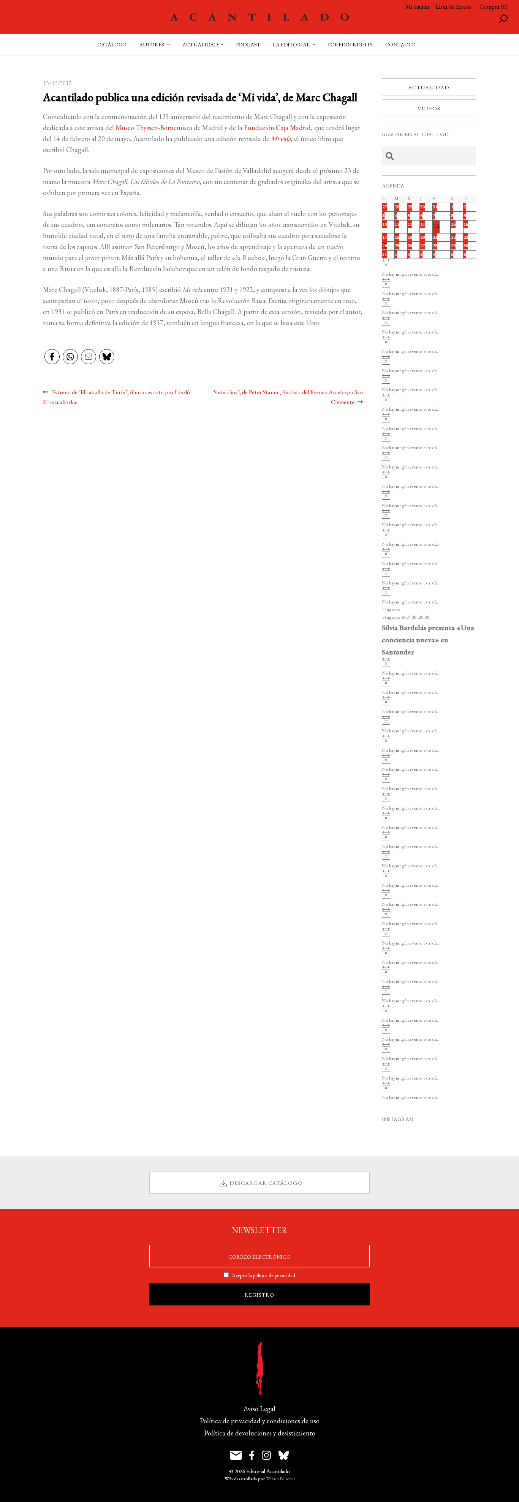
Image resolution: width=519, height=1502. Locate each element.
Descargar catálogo (266, 1182)
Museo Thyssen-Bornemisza (154, 127)
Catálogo (112, 44)
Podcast (248, 44)
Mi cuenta (417, 7)
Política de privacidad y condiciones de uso (260, 1420)
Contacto (400, 44)
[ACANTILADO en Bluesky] (283, 1455)
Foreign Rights (350, 44)
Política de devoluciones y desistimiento (259, 1433)
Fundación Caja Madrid (277, 127)
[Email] (88, 357)
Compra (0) (493, 7)
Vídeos (429, 108)
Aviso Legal (259, 1408)
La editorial (291, 44)
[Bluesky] (107, 357)
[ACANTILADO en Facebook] (251, 1455)
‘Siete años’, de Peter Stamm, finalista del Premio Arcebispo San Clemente (287, 397)
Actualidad (428, 87)
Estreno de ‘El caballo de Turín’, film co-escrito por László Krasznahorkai (116, 397)
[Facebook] (52, 357)
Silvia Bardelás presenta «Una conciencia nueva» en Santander (428, 639)
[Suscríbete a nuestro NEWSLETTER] (236, 1455)
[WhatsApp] (70, 357)
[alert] (429, 268)
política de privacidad (274, 1275)
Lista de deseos (454, 7)
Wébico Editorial (280, 1479)
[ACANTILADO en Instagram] (266, 1455)
